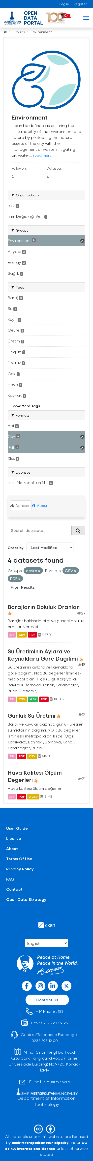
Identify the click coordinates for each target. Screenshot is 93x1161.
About (41, 505)
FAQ (10, 879)
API (11, 635)
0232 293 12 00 (44, 1040)
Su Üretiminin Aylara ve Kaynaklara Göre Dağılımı (43, 654)
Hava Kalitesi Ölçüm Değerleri (35, 776)
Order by (16, 547)
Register (80, 4)
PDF (32, 635)
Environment (41, 32)
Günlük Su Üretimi (31, 715)
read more (42, 155)
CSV (22, 635)
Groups (18, 32)
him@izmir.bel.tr (57, 1081)
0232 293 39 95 (54, 1023)
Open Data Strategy (26, 899)
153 (60, 1011)
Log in (64, 4)
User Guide (17, 828)
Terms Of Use (19, 858)
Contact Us (47, 999)
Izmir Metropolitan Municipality (40, 1142)
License (13, 838)
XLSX (33, 699)
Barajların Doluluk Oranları (44, 607)
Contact (14, 889)
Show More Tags (25, 405)
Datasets (23, 505)
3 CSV (33, 796)
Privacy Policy (20, 868)
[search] (78, 530)
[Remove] (39, 571)
